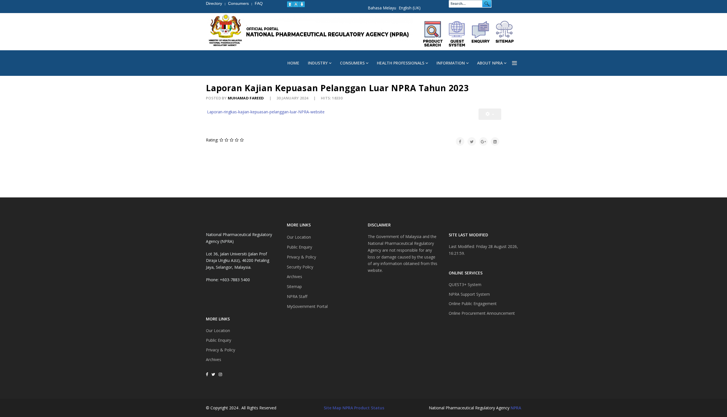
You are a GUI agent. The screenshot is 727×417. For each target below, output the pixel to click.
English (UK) (410, 8)
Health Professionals (400, 63)
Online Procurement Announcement (482, 313)
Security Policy (300, 267)
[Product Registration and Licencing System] (457, 34)
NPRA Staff (297, 296)
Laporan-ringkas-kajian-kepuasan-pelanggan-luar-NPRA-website (266, 111)
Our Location (218, 330)
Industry (318, 63)
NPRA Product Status (363, 407)
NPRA (516, 407)
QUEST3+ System (465, 284)
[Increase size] (290, 4)
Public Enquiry (218, 340)
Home (293, 63)
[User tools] (490, 114)
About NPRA (490, 63)
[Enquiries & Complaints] (480, 34)
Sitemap (294, 286)
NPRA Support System (469, 294)
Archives (213, 359)
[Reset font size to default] (296, 4)
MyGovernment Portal (307, 306)
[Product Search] (433, 34)
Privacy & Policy (220, 350)
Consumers (352, 63)
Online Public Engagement (473, 303)
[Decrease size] (302, 4)
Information (450, 63)
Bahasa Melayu (382, 8)
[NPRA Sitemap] (504, 34)
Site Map (332, 407)
